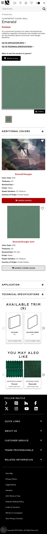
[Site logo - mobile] (7, 3)
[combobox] (20, 9)
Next (43, 328)
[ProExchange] (44, 4)
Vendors (9, 490)
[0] (37, 4)
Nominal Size (7, 185)
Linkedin (36, 408)
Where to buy (12, 58)
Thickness (6, 181)
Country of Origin (9, 195)
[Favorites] (31, 4)
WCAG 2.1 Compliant (14, 513)
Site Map (9, 473)
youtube (26, 408)
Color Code (6, 178)
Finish (4, 188)
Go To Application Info (14, 43)
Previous (3, 328)
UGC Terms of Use (13, 496)
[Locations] (20, 4)
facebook (36, 403)
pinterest (17, 403)
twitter (7, 408)
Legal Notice (11, 485)
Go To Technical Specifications (18, 47)
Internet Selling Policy (15, 502)
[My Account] (26, 4)
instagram (17, 408)
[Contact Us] (15, 4)
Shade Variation (8, 191)
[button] (44, 9)
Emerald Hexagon (23, 174)
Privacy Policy (11, 479)
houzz (26, 403)
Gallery (41, 112)
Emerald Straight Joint (23, 242)
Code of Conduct (13, 507)
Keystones (7, 14)
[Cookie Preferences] (3, 530)
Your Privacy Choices (14, 519)
